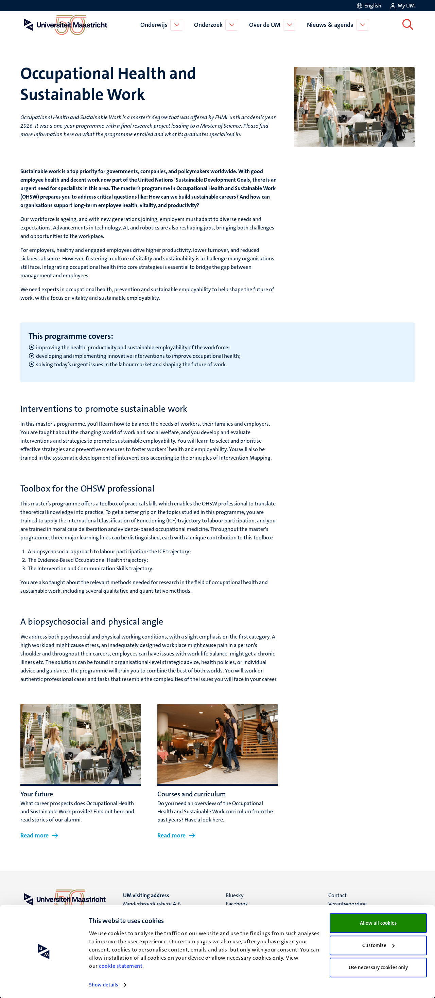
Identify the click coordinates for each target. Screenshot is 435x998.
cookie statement (120, 965)
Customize (374, 945)
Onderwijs (154, 25)
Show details (103, 984)
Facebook (237, 903)
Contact (337, 895)
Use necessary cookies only (378, 967)
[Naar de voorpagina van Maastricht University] (64, 25)
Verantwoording (347, 903)
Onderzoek (208, 25)
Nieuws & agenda (330, 25)
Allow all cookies (378, 923)
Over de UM (264, 25)
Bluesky (235, 895)
